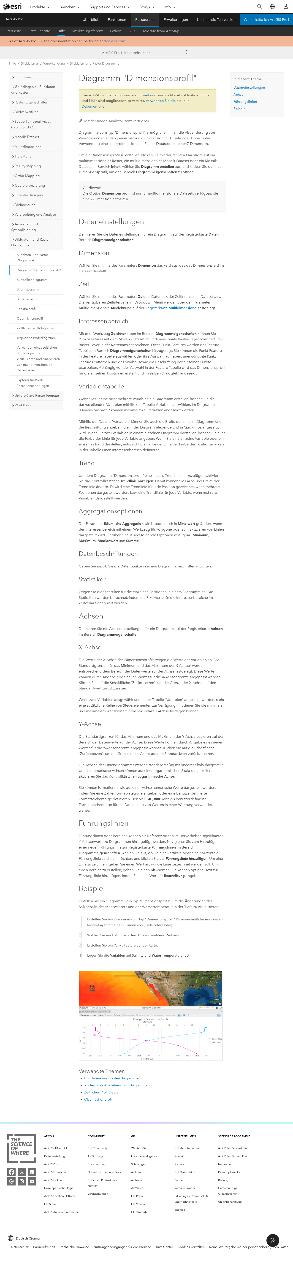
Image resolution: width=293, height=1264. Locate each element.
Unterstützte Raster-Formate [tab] (37, 395)
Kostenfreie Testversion (216, 19)
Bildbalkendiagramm (32, 280)
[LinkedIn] (32, 1172)
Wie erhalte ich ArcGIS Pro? (266, 19)
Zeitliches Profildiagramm (35, 328)
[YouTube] (32, 1181)
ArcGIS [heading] (49, 1136)
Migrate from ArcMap (161, 31)
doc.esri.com (114, 41)
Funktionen (117, 19)
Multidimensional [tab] (28, 147)
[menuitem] (62, 1148)
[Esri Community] (11, 1181)
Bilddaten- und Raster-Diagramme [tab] (31, 242)
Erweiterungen (176, 19)
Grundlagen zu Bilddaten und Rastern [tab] (33, 90)
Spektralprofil (27, 309)
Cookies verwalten (191, 1247)
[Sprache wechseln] (272, 6)
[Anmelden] (285, 6)
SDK (132, 31)
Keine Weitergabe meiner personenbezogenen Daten (248, 1247)
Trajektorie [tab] (23, 156)
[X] (22, 1172)
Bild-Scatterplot (28, 299)
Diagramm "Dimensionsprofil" (39, 270)
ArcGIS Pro (14, 19)
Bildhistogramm (28, 289)
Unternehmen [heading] (185, 1136)
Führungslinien (245, 102)
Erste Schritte (39, 31)
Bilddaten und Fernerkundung (43, 63)
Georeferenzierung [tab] (30, 185)
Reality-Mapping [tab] (28, 166)
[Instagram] (22, 1181)
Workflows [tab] (23, 405)
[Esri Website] (12, 6)
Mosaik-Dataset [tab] (27, 137)
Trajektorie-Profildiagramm (36, 338)
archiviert (142, 95)
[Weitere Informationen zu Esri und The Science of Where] (21, 1149)
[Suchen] (259, 6)
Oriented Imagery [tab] (29, 195)
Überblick (91, 19)
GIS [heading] (133, 1136)
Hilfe (61, 31)
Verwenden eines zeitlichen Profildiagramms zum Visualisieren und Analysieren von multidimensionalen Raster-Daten (38, 359)
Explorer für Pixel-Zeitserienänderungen (33, 383)
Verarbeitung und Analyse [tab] (35, 214)
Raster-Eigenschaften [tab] (31, 102)
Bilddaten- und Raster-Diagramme (94, 63)
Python (115, 31)
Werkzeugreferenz (87, 31)
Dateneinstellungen (249, 87)
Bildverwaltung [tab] (26, 112)
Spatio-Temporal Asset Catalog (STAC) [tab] (31, 124)
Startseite (13, 31)
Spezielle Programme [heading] (234, 1136)
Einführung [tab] (23, 77)
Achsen (239, 94)
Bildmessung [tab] (25, 205)
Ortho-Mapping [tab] (27, 176)
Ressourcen (145, 19)
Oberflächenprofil (30, 318)
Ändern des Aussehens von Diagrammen (117, 1085)
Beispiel (240, 109)
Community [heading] (96, 1136)
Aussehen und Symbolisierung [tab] (24, 227)
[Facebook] (11, 1172)
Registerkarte (171, 308)
